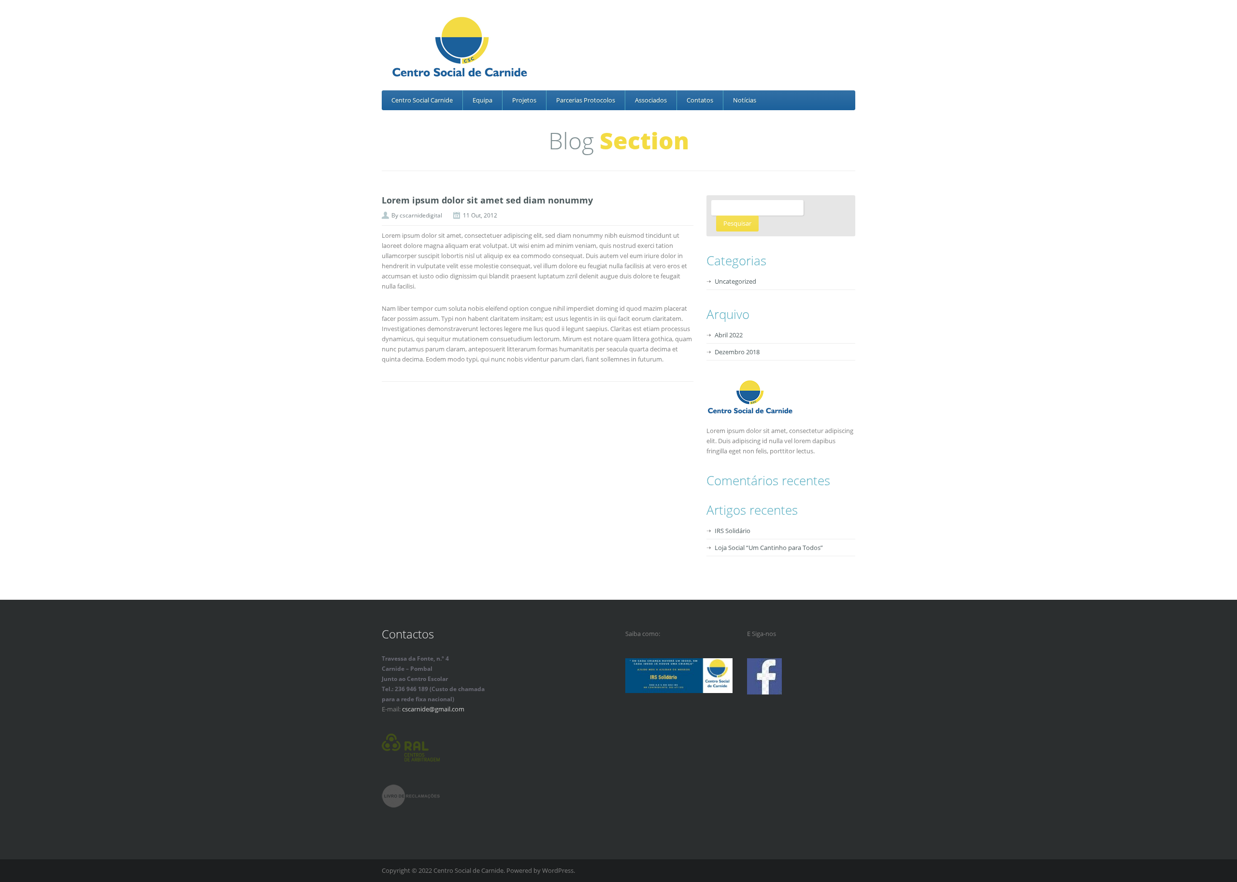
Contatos (700, 100)
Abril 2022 (729, 335)
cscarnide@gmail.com (433, 709)
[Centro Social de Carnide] (621, 48)
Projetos (524, 100)
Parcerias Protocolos (585, 100)
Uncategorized (735, 281)
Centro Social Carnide (422, 100)
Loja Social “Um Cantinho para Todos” (769, 547)
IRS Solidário (732, 530)
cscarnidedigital (421, 215)
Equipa (482, 100)
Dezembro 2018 (737, 351)
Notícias (744, 100)
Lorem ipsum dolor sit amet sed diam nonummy (487, 200)
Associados (651, 100)
